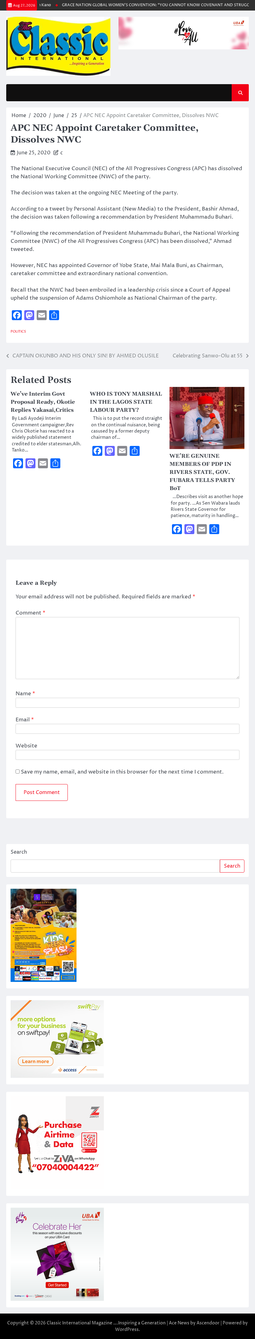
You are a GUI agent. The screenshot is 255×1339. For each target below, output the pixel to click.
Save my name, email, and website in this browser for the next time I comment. (122, 772)
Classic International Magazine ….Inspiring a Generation (106, 1323)
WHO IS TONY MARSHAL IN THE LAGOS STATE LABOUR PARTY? (126, 402)
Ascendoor (208, 1323)
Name (25, 693)
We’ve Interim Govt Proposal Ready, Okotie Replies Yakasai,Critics (43, 402)
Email (25, 720)
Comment (30, 613)
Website (26, 746)
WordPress (127, 1329)
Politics (18, 331)
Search (19, 852)
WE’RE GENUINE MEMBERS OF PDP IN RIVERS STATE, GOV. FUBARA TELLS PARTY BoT (202, 472)
